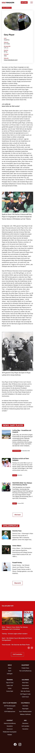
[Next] (32, 648)
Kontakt (10, 720)
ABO (25, 720)
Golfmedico (25, 703)
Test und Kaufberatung (25, 671)
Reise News (25, 682)
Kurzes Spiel (9, 691)
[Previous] (29, 648)
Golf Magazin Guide (25, 694)
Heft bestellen (17, 654)
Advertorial (16, 450)
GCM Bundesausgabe (9, 706)
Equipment (25, 665)
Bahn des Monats (25, 691)
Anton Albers (16, 546)
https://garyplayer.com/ (11, 60)
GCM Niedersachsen (9, 711)
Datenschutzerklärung (10, 723)
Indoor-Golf (10, 685)
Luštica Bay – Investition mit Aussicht (21, 431)
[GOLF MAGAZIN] (8, 2)
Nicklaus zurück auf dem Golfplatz (20, 459)
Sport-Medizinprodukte (25, 711)
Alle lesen (17, 515)
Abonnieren (25, 723)
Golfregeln (9, 673)
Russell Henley (17, 562)
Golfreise (25, 679)
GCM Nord (10, 708)
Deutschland (25, 685)
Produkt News (25, 668)
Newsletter (10, 726)
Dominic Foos (16, 531)
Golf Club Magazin (10, 703)
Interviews (25, 706)
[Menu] (31, 2)
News (14, 475)
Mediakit (9, 734)
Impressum (10, 729)
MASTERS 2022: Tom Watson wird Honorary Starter (22, 484)
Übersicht (17, 583)
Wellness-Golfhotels (25, 714)
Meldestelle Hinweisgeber (10, 732)
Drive (14, 503)
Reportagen (25, 708)
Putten (9, 688)
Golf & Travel (25, 697)
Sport (9, 671)
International (25, 688)
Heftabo (24, 2)
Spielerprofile (7, 7)
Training (10, 679)
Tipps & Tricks (9, 682)
